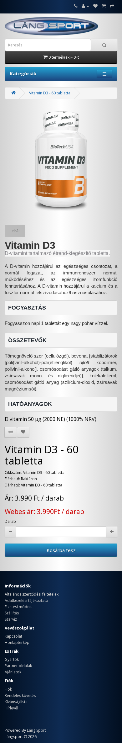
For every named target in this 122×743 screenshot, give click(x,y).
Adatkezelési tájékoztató (26, 600)
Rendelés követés (20, 695)
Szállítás (12, 613)
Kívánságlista (16, 701)
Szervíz (11, 619)
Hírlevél (11, 708)
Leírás (15, 230)
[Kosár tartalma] (104, 6)
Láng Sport (36, 730)
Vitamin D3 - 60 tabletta (49, 93)
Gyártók (12, 659)
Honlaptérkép (17, 642)
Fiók (8, 689)
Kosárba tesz (61, 550)
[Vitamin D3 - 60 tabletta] (61, 161)
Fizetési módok (18, 606)
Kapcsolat (13, 636)
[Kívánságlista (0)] (95, 6)
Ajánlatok (13, 672)
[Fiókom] (85, 6)
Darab (10, 521)
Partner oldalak (18, 665)
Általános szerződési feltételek (31, 594)
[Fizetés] (112, 6)
